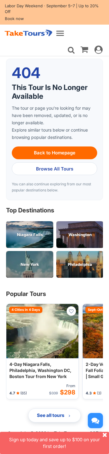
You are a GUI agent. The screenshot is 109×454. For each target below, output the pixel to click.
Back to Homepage (54, 153)
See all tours (51, 415)
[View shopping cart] (84, 49)
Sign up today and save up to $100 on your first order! (54, 443)
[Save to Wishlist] (71, 311)
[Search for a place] (71, 50)
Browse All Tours (54, 169)
